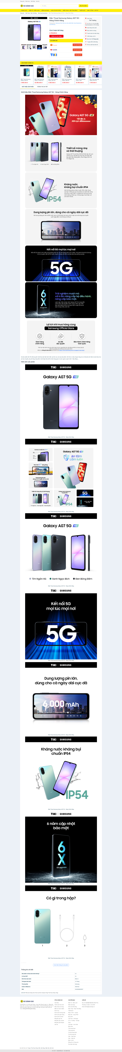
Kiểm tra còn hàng (56, 36)
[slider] (23, 47)
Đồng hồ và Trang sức (73, 1042)
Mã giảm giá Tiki (58, 1018)
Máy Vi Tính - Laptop (92, 10)
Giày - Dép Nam (72, 1036)
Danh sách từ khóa (59, 1016)
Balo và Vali (70, 1040)
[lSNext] (45, 30)
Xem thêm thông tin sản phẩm (61, 965)
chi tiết (42, 86)
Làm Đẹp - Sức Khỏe (73, 1024)
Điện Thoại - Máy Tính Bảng (70, 10)
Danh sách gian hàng (59, 1014)
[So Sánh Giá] (27, 1001)
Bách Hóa (70, 1026)
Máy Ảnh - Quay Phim (73, 1014)
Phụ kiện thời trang (72, 1044)
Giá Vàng (43, 1048)
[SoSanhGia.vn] (27, 6)
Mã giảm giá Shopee (59, 1022)
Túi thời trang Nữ (72, 1034)
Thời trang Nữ (71, 1030)
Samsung (57, 23)
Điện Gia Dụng (45, 10)
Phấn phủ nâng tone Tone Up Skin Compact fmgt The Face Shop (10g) (41, 992)
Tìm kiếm (84, 5)
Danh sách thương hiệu (60, 1012)
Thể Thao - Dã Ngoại (73, 1018)
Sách (69, 1022)
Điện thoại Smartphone (42, 13)
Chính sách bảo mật (59, 1004)
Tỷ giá (29, 1048)
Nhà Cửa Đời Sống (56, 10)
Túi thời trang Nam (72, 1032)
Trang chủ (22, 1)
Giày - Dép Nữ (71, 1038)
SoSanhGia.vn (60, 1050)
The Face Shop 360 (35, 1048)
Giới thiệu (33, 1)
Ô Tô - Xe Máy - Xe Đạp (73, 1020)
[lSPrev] (23, 30)
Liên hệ (37, 1)
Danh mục (27, 1)
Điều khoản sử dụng (59, 1006)
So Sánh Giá (67, 1050)
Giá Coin (52, 1048)
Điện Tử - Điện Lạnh (34, 10)
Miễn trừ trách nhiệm (59, 1008)
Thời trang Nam (71, 1028)
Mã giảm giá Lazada (59, 1020)
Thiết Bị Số (82, 10)
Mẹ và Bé (70, 1016)
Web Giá (47, 1048)
